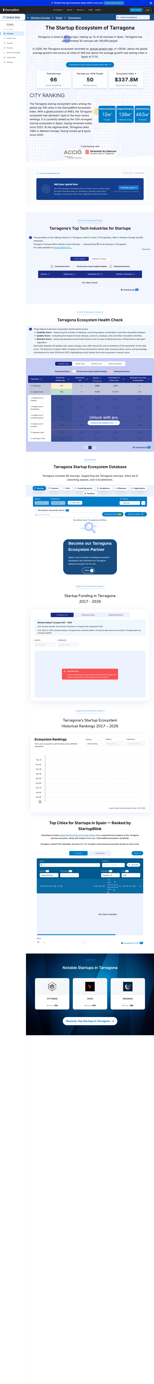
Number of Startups (125, 274)
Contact (98, 10)
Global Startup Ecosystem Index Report (78, 835)
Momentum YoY (95, 274)
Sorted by (105, 861)
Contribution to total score (116, 379)
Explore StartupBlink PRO (102, 423)
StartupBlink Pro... (63, 247)
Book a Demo (136, 10)
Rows (39, 938)
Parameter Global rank (62, 379)
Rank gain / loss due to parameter (139, 379)
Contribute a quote (127, 188)
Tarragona (74, 17)
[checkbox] (97, 381)
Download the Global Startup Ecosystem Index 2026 (88, 65)
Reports (69, 10)
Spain (59, 17)
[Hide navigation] (21, 24)
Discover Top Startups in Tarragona (88, 1021)
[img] (135, 73)
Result (96, 378)
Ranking (88, 739)
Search (42, 861)
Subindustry (64, 871)
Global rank (69, 274)
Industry (45, 274)
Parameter (36, 379)
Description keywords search (51, 510)
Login (148, 10)
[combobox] (134, 17)
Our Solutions (57, 10)
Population (104, 871)
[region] (90, 525)
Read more (146, 249)
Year (123, 871)
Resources (80, 10)
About (91, 10)
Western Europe (40, 17)
